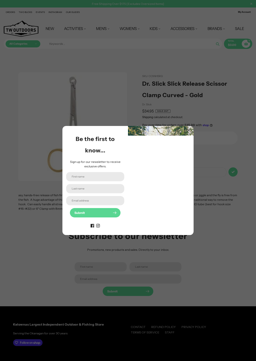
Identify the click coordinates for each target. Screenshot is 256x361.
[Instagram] (98, 225)
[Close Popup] (188, 130)
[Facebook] (92, 225)
